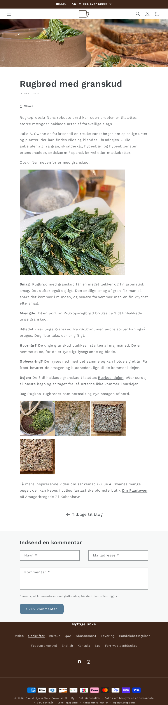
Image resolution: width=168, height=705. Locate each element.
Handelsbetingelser (134, 636)
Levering (107, 636)
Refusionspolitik (89, 698)
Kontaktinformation (96, 702)
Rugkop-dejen (110, 378)
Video (19, 636)
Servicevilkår (45, 702)
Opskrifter (36, 636)
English (67, 645)
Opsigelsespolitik (124, 702)
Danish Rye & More (38, 698)
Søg (97, 645)
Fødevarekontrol (44, 645)
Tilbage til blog (87, 514)
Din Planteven (134, 490)
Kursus (54, 636)
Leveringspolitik (68, 702)
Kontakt (84, 645)
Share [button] (28, 106)
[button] (9, 14)
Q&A (68, 636)
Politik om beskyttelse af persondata (129, 698)
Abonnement (86, 636)
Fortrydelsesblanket (121, 645)
